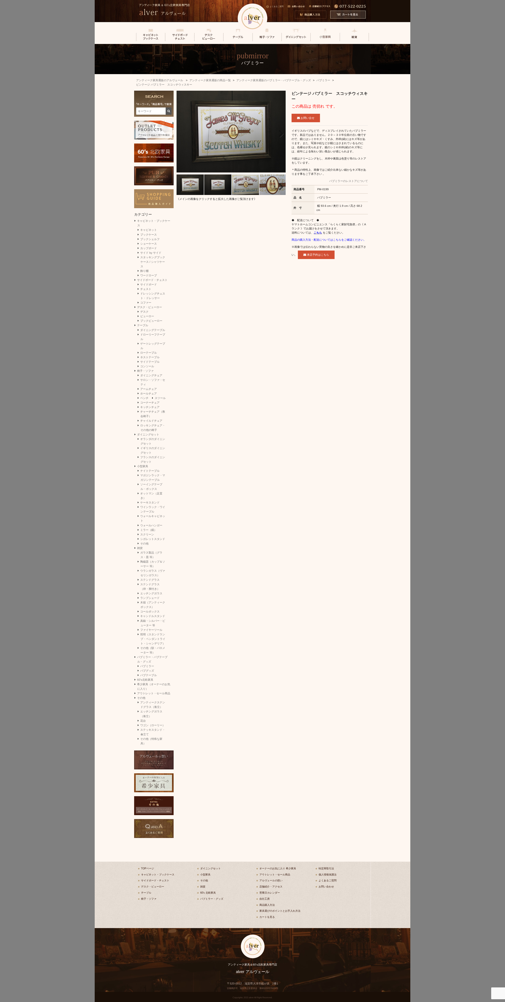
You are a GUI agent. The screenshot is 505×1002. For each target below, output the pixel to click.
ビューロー (147, 316)
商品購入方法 (267, 904)
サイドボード (148, 284)
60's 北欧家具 (208, 892)
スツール (160, 398)
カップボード (148, 248)
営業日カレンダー (269, 892)
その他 (144, 543)
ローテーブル (148, 352)
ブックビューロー (151, 320)
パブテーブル (148, 675)
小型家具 (142, 466)
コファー (145, 302)
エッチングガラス (151, 593)
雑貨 (140, 548)
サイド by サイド (150, 252)
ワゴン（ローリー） (152, 725)
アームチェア (148, 389)
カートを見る (267, 916)
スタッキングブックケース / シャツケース (152, 262)
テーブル (142, 325)
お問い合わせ (326, 886)
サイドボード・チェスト (152, 279)
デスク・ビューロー (149, 307)
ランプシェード (150, 597)
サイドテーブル (150, 361)
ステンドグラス (150, 579)
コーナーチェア (150, 402)
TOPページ (147, 868)
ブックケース (148, 234)
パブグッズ (147, 670)
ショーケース (148, 243)
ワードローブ (148, 275)
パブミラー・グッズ (211, 898)
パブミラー (147, 666)
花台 (143, 720)
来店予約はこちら (317, 254)
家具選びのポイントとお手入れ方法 (279, 910)
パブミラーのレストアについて (348, 181)
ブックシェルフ (150, 239)
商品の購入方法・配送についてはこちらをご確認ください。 (329, 239)
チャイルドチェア (151, 420)
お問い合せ (307, 118)
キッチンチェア (150, 407)
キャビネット (148, 229)
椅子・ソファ (145, 370)
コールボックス (150, 611)
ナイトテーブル (150, 470)
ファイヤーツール (151, 629)
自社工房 (264, 898)
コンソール (147, 366)
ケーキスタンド (150, 502)
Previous (182, 133)
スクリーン (147, 534)
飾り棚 (144, 270)
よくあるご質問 (276, 6)
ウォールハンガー (151, 525)
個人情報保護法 (328, 874)
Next (280, 133)
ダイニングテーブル (152, 330)
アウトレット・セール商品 (153, 693)
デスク (144, 311)
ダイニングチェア (151, 375)
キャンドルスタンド (152, 616)
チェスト (145, 289)
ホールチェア (148, 393)
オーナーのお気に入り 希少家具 (277, 868)
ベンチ (144, 398)
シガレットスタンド (152, 539)
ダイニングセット (148, 434)
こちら (318, 232)
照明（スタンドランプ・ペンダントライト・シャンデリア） (152, 639)
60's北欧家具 (145, 679)
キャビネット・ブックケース (157, 874)
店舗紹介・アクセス (270, 886)
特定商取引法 (326, 868)
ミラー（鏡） (148, 529)
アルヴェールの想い (270, 880)
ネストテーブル (150, 357)
